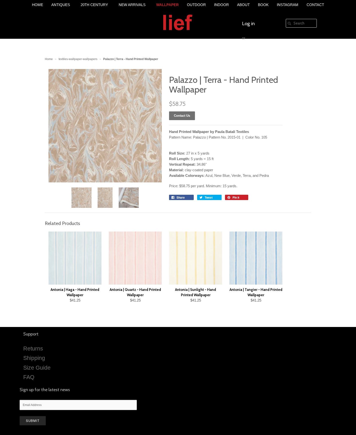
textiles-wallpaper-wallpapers (78, 59)
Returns (33, 348)
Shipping (34, 358)
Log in (248, 23)
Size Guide (37, 368)
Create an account (261, 52)
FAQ (28, 377)
